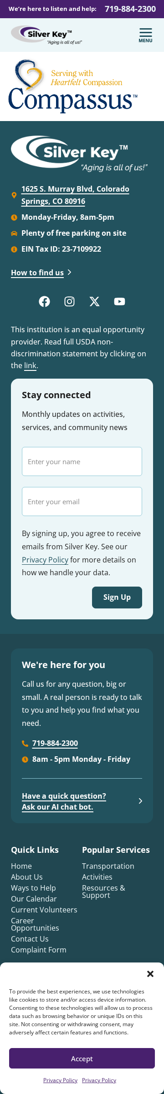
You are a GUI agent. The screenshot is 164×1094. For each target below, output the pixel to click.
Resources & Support (103, 891)
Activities (97, 877)
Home (21, 866)
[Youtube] (119, 301)
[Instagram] (69, 301)
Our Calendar (34, 898)
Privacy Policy (60, 1080)
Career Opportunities (35, 924)
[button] (150, 973)
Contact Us (30, 938)
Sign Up (117, 597)
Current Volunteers (44, 909)
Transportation (108, 866)
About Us (27, 877)
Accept (82, 1058)
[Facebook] (44, 301)
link (30, 365)
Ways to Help (33, 887)
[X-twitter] (94, 301)
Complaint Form (39, 949)
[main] (82, 86)
